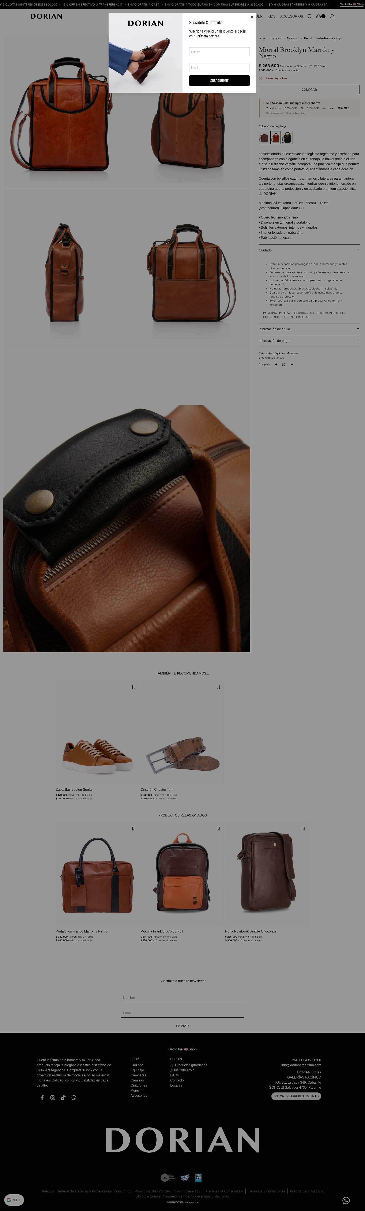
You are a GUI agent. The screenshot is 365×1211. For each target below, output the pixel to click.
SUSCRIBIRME (219, 80)
